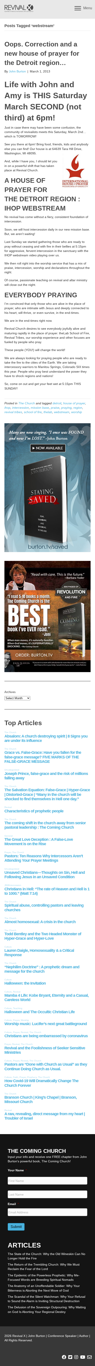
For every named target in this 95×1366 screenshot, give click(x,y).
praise (55, 407)
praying (66, 407)
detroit (57, 403)
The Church (26, 403)
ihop (7, 407)
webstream (61, 412)
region (77, 407)
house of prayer (74, 403)
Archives (10, 692)
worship (76, 412)
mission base (40, 407)
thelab (48, 412)
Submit (16, 1227)
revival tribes (13, 412)
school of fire (33, 412)
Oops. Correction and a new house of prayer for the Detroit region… (41, 53)
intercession (20, 407)
